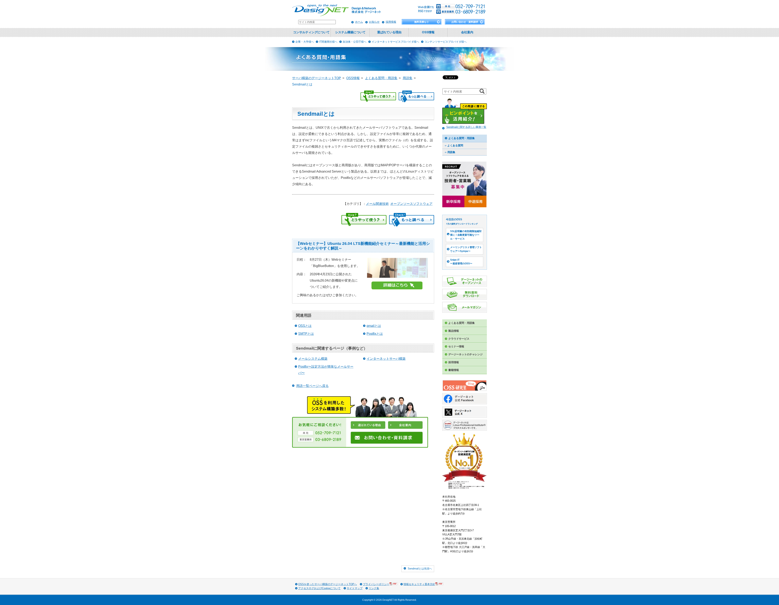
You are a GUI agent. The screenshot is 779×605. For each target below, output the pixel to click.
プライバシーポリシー (376, 584)
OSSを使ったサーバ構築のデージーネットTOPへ (327, 584)
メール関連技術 (377, 203)
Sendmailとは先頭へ (420, 568)
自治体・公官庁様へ (354, 41)
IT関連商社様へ (328, 41)
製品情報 (453, 330)
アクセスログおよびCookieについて (319, 588)
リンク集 (374, 588)
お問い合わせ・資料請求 (464, 22)
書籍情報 (453, 370)
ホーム (359, 21)
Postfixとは (375, 333)
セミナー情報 (456, 346)
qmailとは (374, 325)
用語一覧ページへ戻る (312, 386)
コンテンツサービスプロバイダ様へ (445, 41)
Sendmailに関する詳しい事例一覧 (466, 127)
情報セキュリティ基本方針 (419, 584)
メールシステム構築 (312, 358)
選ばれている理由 (389, 32)
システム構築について (350, 32)
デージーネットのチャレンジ (465, 354)
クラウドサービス (458, 338)
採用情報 (391, 21)
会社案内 (467, 32)
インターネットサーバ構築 (386, 358)
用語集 (451, 152)
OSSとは (305, 325)
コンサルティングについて (311, 32)
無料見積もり (421, 22)
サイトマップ (355, 588)
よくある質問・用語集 (461, 138)
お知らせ (374, 21)
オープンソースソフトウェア (411, 203)
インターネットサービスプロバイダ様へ (395, 41)
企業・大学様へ (304, 41)
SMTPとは (306, 333)
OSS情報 (428, 32)
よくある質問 (455, 145)
